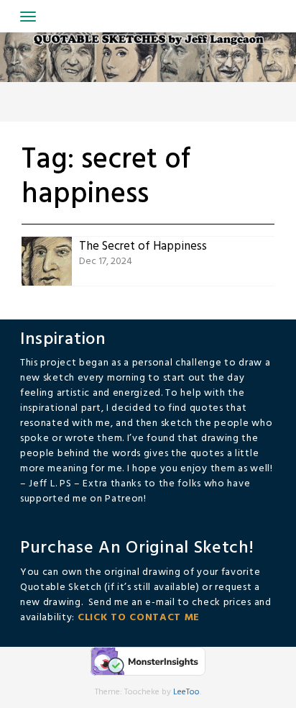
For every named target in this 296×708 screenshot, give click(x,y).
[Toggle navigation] (28, 16)
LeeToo (186, 692)
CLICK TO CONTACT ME (139, 617)
